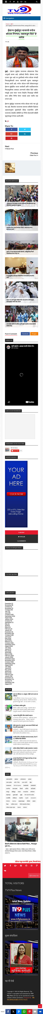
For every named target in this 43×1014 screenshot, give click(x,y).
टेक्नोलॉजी (26, 785)
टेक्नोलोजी (33, 785)
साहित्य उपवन (14, 804)
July (6, 611)
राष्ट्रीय (21, 798)
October (7, 606)
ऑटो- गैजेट (17, 782)
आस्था (29, 779)
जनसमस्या (8, 785)
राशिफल (15, 798)
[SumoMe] (40, 1011)
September (8, 616)
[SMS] (19, 1011)
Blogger (34, 334)
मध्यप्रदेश (25, 791)
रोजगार (8, 801)
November (8, 605)
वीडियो (28, 801)
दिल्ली (21, 788)
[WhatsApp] (24, 1011)
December (8, 603)
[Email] (35, 1011)
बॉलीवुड (13, 791)
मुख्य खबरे (15, 795)
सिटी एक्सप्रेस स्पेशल (25, 804)
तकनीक (8, 788)
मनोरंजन (32, 791)
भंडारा (19, 791)
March (7, 627)
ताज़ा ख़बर (15, 788)
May (6, 624)
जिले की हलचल (17, 785)
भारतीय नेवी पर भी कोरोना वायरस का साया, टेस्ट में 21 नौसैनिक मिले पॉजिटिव (25, 737)
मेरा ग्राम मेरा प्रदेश (29, 795)
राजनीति (8, 798)
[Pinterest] (29, 1011)
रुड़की (26, 798)
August (7, 617)
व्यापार (34, 801)
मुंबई (12, 24)
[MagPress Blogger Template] (21, 9)
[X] (13, 1011)
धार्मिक (26, 788)
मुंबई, (8, 41)
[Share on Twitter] (25, 129)
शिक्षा (7, 804)
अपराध (16, 779)
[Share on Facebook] (12, 129)
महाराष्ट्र (8, 795)
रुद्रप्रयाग (33, 798)
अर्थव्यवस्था (23, 779)
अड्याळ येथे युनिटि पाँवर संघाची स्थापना (22, 715)
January (7, 619)
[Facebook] (8, 1011)
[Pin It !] (12, 138)
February (7, 629)
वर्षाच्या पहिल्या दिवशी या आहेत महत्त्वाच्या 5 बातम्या (25, 748)
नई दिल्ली (33, 788)
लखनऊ (14, 801)
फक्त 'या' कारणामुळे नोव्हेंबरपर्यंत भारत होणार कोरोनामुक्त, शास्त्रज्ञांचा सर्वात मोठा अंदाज (20, 300)
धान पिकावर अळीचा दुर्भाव (19, 705)
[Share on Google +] (12, 134)
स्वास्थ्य (25, 807)
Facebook (25, 334)
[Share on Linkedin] (25, 134)
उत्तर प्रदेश (9, 782)
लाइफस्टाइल (21, 801)
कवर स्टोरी (24, 782)
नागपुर (7, 791)
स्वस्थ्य (19, 807)
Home (7, 24)
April (6, 625)
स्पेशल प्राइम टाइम (10, 807)
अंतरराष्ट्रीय (9, 779)
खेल (31, 782)
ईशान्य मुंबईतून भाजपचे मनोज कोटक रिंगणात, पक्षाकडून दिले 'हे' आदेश (21, 34)
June (6, 613)
